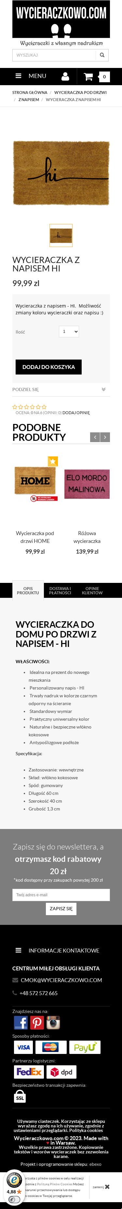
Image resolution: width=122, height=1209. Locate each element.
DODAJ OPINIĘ (76, 413)
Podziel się (25, 389)
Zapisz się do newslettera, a (58, 862)
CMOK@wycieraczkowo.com (61, 980)
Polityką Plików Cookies (54, 1184)
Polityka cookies (86, 1130)
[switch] (14, 1199)
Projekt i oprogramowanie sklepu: (61, 1164)
